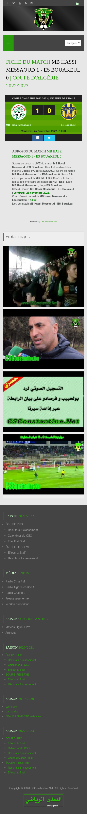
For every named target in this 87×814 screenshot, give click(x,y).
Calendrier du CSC (20, 535)
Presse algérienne (17, 598)
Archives (10, 633)
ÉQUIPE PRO (14, 524)
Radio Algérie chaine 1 (19, 587)
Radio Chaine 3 (15, 593)
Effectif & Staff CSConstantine (23, 716)
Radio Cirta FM (15, 581)
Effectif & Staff (16, 541)
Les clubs (11, 706)
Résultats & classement (23, 530)
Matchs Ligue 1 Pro (17, 627)
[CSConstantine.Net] (43, 18)
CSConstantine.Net (49, 221)
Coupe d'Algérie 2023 (20, 758)
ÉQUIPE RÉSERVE (17, 547)
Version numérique (17, 604)
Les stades (11, 711)
